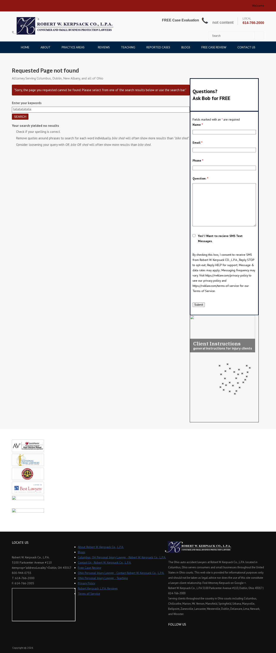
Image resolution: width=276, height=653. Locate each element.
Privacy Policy (86, 583)
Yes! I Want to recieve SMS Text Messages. (220, 238)
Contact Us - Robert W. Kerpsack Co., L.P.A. (104, 562)
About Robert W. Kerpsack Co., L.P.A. (101, 547)
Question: (200, 178)
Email (197, 143)
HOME (25, 47)
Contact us (246, 47)
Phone (198, 160)
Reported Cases (158, 47)
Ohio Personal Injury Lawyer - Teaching (103, 578)
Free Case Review (213, 47)
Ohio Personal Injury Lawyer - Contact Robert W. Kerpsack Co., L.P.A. (121, 573)
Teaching (128, 47)
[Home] (62, 26)
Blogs (185, 47)
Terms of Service (89, 594)
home (17, 4)
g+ (183, 632)
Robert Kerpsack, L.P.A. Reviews (98, 588)
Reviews (104, 47)
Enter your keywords (27, 103)
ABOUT (45, 47)
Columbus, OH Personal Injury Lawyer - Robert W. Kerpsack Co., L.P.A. (122, 557)
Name (198, 125)
